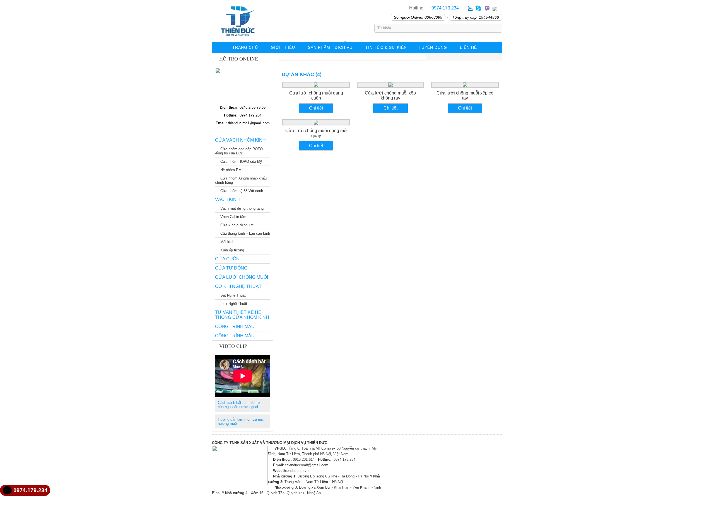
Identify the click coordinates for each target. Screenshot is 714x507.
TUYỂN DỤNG (433, 47)
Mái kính (227, 242)
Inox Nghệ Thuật (233, 304)
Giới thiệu (283, 47)
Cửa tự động (231, 268)
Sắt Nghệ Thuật (233, 295)
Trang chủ (245, 47)
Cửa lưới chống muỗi (241, 277)
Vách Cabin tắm (233, 217)
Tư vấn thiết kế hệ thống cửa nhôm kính (242, 315)
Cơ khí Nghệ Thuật (238, 286)
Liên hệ (468, 47)
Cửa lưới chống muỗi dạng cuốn (316, 95)
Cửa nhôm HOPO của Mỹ (241, 161)
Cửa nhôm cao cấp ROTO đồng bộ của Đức (239, 151)
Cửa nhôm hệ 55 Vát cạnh (241, 191)
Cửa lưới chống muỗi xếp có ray (464, 95)
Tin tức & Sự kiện (386, 47)
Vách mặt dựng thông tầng (242, 208)
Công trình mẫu (235, 326)
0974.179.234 (444, 8)
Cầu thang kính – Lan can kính (245, 233)
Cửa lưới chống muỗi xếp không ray (390, 95)
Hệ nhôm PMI (231, 170)
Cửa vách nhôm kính (240, 140)
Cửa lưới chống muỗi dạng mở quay (316, 133)
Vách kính (227, 199)
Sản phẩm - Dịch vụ (330, 47)
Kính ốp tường (232, 250)
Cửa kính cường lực (237, 225)
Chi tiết (316, 108)
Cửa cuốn (227, 258)
